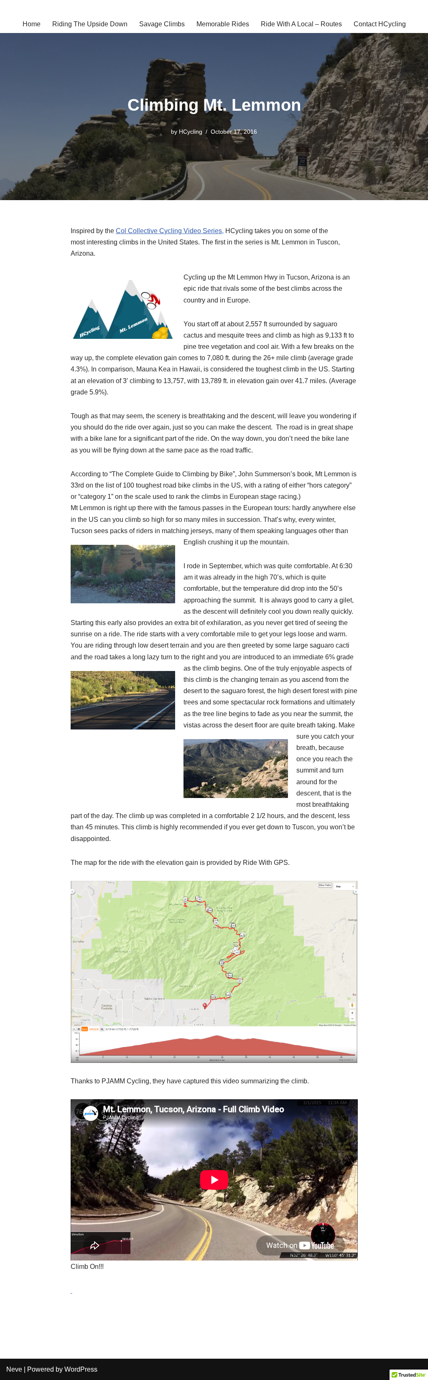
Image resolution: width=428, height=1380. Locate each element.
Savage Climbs (162, 24)
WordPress (80, 1369)
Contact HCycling (380, 24)
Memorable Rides (222, 24)
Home (32, 24)
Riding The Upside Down (89, 24)
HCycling (190, 131)
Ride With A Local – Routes (301, 24)
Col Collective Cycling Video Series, (170, 230)
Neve (14, 1369)
